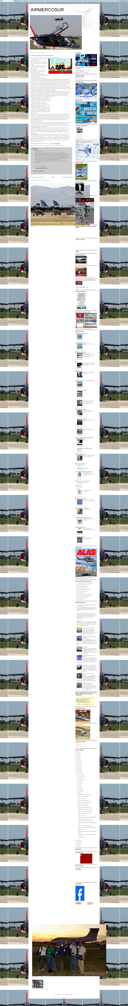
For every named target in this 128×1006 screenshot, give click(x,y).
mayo (79, 785)
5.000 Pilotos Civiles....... (88, 509)
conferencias (47, 145)
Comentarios (80, 746)
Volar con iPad (81, 798)
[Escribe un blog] (54, 143)
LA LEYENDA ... (86, 440)
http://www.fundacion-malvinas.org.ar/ (85, 583)
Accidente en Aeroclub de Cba (84, 794)
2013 (78, 768)
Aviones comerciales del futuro (84, 802)
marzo (79, 789)
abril (79, 787)
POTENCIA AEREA (81, 454)
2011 (78, 772)
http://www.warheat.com (82, 591)
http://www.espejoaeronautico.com (84, 596)
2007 (78, 845)
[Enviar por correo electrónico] (53, 143)
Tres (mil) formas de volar (82, 482)
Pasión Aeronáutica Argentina (84, 517)
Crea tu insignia (78, 901)
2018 (78, 759)
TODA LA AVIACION (81, 352)
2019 (78, 757)
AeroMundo (79, 399)
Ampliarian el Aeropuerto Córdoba (85, 825)
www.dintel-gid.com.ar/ (81, 592)
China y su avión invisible (83, 796)
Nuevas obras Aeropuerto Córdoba (85, 809)
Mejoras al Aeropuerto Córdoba (84, 813)
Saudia (84, 334)
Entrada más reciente (37, 177)
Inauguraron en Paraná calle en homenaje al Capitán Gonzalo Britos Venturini (88, 402)
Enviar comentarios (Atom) (42, 180)
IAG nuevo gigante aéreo (83, 800)
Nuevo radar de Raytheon (83, 804)
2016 (78, 763)
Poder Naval (80, 371)
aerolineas (37, 145)
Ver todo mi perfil (79, 79)
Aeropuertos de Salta (82, 418)
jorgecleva (79, 485)
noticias (52, 145)
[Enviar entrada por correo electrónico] (51, 143)
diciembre (80, 774)
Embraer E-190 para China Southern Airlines (87, 827)
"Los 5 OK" (79, 450)
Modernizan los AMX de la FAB (84, 807)
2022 (78, 752)
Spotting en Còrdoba (82, 498)
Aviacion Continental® (82, 390)
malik (43, 166)
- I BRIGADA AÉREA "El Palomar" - (85, 471)
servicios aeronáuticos (59, 145)
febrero (79, 791)
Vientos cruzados (80, 464)
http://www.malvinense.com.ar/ (83, 584)
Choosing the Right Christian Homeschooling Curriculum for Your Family (89, 364)
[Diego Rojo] (79, 900)
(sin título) (79, 620)
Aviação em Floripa (81, 342)
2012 (78, 770)
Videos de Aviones (81, 463)
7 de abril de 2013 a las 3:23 (41, 168)
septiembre (80, 779)
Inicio (53, 177)
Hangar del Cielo (81, 536)
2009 (78, 842)
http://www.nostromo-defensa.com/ (84, 594)
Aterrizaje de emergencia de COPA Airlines (87, 817)
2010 (78, 840)
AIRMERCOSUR (47, 9)
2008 (78, 844)
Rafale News (80, 428)
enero (79, 793)
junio (79, 783)
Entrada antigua (67, 177)
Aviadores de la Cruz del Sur (83, 481)
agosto (79, 781)
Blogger (71, 994)
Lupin (78, 489)
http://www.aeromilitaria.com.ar (83, 589)
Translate (86, 72)
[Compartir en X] (56, 143)
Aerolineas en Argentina (82, 333)
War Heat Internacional (82, 468)
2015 (78, 765)
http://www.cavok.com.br (82, 586)
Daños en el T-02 (81, 815)
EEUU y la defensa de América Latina (86, 820)
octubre (80, 778)
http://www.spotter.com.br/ (82, 597)
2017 (78, 761)
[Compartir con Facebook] (57, 143)
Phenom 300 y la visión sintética (85, 819)
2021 (78, 753)
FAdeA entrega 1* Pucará (88, 683)
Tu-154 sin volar (81, 837)
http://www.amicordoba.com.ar (83, 588)
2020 (78, 755)
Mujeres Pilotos (81, 829)
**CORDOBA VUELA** (82, 409)
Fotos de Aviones (81, 527)
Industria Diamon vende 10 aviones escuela (86, 613)
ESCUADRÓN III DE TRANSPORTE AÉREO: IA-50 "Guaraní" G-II (89, 474)
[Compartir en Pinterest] (59, 143)
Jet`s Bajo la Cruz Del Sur (88, 627)
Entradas (79, 744)
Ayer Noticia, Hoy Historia (83, 508)
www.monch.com (80, 599)
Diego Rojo (77, 885)
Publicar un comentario (38, 171)
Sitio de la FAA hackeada (83, 806)
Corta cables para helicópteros (89, 665)
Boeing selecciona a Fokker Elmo (85, 811)
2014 (78, 767)
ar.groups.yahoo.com (88, 704)
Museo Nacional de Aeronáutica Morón (86, 380)
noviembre (80, 776)
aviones (42, 145)
